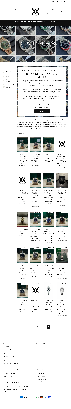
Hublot (8, 87)
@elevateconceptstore (10, 363)
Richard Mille (10, 84)
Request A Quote (51, 13)
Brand (6, 68)
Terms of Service (41, 382)
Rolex (7, 76)
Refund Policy (40, 376)
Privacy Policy (40, 373)
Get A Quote (42, 111)
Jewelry (19, 13)
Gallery (52, 10)
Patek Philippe (8, 80)
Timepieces (19, 10)
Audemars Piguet (9, 72)
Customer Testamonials (43, 350)
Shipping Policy (41, 379)
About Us (39, 347)
